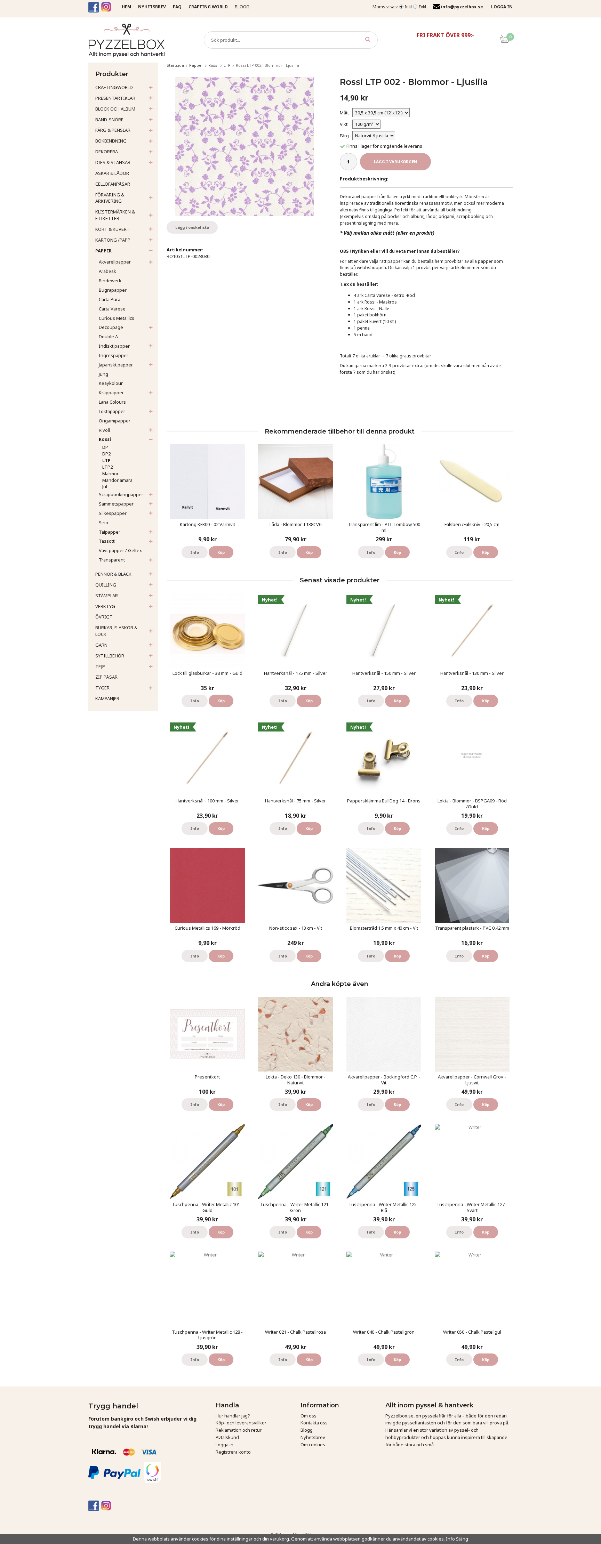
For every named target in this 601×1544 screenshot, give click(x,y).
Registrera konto (233, 1452)
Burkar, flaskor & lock (116, 630)
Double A (108, 336)
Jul (104, 486)
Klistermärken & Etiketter (115, 215)
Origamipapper (114, 421)
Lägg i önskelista (192, 227)
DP (105, 447)
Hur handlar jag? (233, 1416)
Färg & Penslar (112, 130)
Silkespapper (113, 513)
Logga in (224, 1444)
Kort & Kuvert (112, 229)
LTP (106, 460)
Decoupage (111, 327)
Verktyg (105, 606)
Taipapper (109, 532)
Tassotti (107, 541)
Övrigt (104, 617)
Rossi (105, 439)
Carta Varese (112, 309)
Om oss (308, 1416)
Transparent (112, 560)
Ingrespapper (113, 355)
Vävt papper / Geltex (120, 550)
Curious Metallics (116, 318)
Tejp (100, 666)
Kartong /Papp (112, 240)
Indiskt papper (114, 346)
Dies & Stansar (112, 162)
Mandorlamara (117, 480)
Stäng (462, 1539)
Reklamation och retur (239, 1430)
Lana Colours (112, 402)
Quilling (105, 585)
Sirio (103, 522)
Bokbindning (111, 141)
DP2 (106, 454)
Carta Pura (109, 299)
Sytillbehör (109, 656)
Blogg (242, 7)
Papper (103, 251)
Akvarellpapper (115, 262)
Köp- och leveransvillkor (241, 1423)
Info (194, 552)
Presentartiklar (115, 98)
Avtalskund (227, 1437)
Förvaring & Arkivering (109, 198)
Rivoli (104, 430)
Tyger (102, 688)
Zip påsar (106, 677)
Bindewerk (110, 280)
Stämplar (106, 595)
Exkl (422, 7)
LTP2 (107, 467)
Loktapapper (112, 411)
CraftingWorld (114, 87)
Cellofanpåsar (112, 184)
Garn (101, 645)
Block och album (115, 109)
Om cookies (312, 1444)
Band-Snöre (109, 119)
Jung (103, 374)
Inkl (408, 7)
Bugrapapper (113, 290)
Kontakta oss (314, 1423)
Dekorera (106, 151)
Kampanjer (107, 698)
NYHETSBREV (152, 7)
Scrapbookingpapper (121, 494)
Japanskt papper (116, 365)
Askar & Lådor (112, 173)
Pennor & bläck (113, 574)
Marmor (110, 473)
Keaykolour (111, 383)
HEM (126, 7)
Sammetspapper (116, 504)
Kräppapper (111, 392)
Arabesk (107, 271)
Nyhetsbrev (312, 1437)
